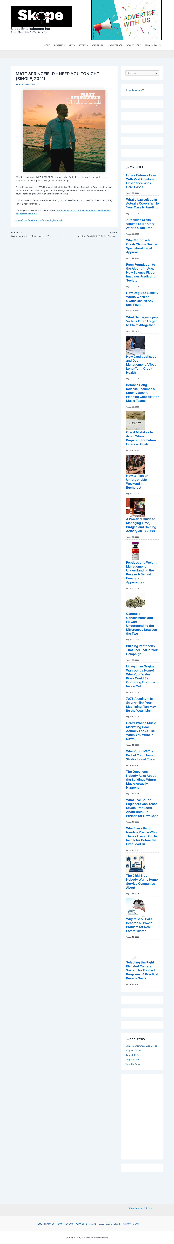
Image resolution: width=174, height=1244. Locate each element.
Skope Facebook (133, 1051)
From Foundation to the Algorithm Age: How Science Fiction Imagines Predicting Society (141, 273)
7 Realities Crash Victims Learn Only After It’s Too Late (140, 224)
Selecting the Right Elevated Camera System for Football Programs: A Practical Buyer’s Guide (142, 971)
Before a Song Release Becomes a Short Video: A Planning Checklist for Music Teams (142, 393)
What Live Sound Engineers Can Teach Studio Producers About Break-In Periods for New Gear (142, 808)
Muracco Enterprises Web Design (141, 1046)
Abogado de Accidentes (140, 1208)
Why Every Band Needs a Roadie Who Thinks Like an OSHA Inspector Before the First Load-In (141, 837)
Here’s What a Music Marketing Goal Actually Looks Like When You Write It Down (141, 731)
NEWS (60, 1224)
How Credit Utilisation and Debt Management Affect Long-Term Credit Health (142, 365)
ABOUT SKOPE (113, 1224)
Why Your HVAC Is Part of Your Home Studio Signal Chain (140, 756)
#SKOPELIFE (81, 1224)
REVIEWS (69, 1224)
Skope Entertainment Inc (30, 29)
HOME (39, 1224)
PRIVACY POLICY (131, 1224)
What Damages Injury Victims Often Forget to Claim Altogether (142, 322)
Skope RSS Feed (133, 1055)
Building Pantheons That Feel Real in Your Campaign (142, 650)
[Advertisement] (144, 1117)
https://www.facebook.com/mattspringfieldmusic (39, 221)
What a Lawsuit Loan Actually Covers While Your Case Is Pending (142, 204)
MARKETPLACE (96, 1224)
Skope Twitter (132, 1060)
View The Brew (132, 1065)
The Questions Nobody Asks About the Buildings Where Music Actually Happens (141, 780)
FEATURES (49, 1224)
